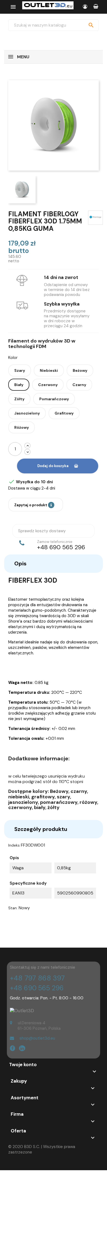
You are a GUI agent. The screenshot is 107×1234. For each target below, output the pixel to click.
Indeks (14, 845)
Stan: (13, 907)
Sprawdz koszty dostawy (42, 531)
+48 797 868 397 (37, 978)
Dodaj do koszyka (53, 466)
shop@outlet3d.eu (37, 1038)
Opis (20, 563)
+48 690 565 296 (37, 988)
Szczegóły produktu (40, 829)
